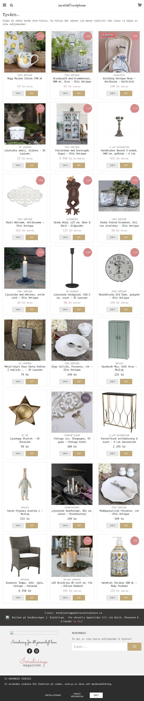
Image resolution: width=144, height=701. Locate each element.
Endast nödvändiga (77, 695)
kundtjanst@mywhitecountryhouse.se (79, 613)
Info (18, 93)
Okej (96, 695)
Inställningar (53, 695)
